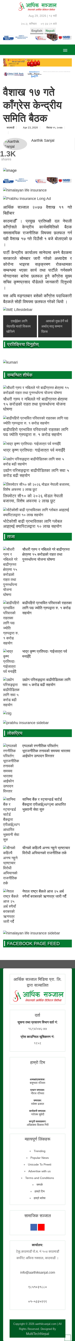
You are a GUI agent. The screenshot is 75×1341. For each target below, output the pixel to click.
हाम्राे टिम (37, 1062)
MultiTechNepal (37, 1334)
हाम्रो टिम (40, 1191)
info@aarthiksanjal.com (37, 1272)
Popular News (39, 1158)
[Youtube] (41, 1227)
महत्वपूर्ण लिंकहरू (37, 1139)
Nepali (50, 30)
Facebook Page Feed (33, 943)
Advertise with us (39, 1171)
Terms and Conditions (39, 1178)
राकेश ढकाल (37, 1103)
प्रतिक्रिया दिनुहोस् (23, 344)
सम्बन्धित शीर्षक (19, 375)
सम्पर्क (39, 1184)
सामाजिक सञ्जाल (37, 1215)
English (36, 30)
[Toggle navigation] (65, 50)
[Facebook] (34, 1227)
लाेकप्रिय (14, 733)
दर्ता (37, 1015)
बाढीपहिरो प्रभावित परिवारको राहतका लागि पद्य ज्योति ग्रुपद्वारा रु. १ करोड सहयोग (47, 608)
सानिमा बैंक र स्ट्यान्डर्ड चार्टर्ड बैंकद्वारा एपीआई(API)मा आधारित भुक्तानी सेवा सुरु (44, 804)
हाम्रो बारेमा (39, 1198)
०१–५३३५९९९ (37, 1301)
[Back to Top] (68, 1338)
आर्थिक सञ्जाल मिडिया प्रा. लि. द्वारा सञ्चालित (38, 982)
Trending (39, 1151)
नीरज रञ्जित (37, 1093)
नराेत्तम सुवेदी (37, 1114)
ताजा (11, 536)
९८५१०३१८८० (37, 1287)
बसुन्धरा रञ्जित (37, 1082)
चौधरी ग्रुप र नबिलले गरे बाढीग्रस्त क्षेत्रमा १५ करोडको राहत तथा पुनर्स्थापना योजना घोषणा (35, 404)
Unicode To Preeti (39, 1164)
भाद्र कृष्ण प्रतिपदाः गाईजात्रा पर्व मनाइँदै (34, 450)
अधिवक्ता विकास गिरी (38, 1124)
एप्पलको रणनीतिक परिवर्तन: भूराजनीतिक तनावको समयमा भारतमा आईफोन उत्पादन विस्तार (46, 751)
